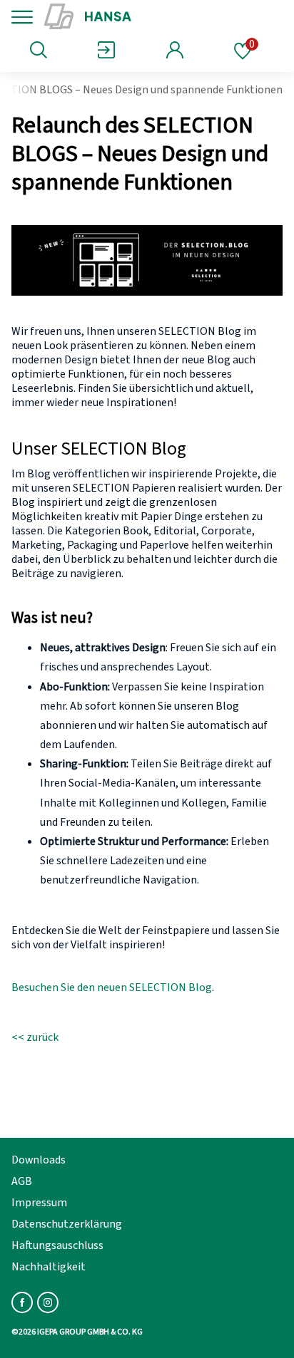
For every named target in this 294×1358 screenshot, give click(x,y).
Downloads (38, 1160)
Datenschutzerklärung (66, 1224)
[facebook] (22, 1302)
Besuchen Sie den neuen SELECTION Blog (111, 987)
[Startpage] (137, 17)
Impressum (39, 1203)
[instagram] (48, 1302)
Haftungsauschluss (57, 1245)
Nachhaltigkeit (48, 1267)
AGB (21, 1181)
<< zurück (35, 1037)
